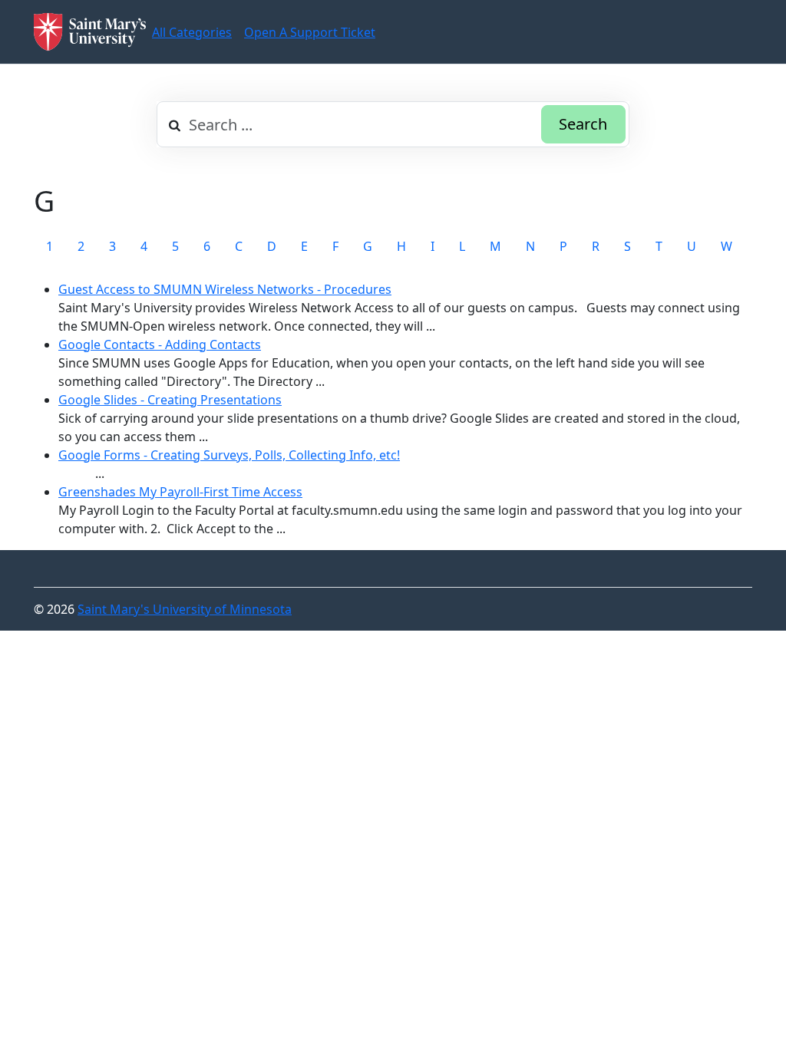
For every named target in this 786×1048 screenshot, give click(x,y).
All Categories (192, 32)
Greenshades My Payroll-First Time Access (180, 491)
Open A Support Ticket (309, 32)
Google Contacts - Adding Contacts (159, 344)
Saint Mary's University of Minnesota (185, 609)
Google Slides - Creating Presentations (170, 399)
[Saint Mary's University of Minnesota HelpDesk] (90, 31)
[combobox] (393, 124)
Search (583, 124)
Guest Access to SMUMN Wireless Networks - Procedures (224, 289)
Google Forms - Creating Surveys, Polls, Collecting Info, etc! (229, 455)
